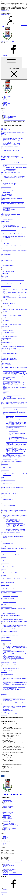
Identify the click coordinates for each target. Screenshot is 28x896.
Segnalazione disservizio (8, 865)
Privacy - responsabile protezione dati (9, 713)
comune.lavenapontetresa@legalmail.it (11, 862)
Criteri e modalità (4, 464)
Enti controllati (4, 317)
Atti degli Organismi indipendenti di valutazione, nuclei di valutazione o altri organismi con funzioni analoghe (15, 516)
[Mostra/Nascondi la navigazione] (11, 62)
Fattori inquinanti (7, 650)
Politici (4, 804)
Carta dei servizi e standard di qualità (8, 551)
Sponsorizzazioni (7, 397)
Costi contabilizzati (5, 563)
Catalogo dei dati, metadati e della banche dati (13, 707)
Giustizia (5, 102)
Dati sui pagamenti (5, 585)
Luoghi (4, 843)
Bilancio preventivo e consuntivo (8, 480)
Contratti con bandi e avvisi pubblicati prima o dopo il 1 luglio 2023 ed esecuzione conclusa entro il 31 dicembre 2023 (14, 403)
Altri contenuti (4, 672)
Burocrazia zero (4, 152)
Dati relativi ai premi (5, 311)
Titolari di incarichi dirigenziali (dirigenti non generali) (12, 203)
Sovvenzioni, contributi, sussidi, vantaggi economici (12, 461)
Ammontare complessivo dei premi (8, 305)
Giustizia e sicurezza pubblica (9, 824)
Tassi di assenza (4, 239)
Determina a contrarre (13, 431)
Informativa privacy (7, 870)
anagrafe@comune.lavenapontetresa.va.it (14, 728)
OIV (2, 267)
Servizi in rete (3, 575)
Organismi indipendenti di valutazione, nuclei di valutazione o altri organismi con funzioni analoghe (14, 511)
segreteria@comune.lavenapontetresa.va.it (14, 738)
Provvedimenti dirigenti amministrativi (9, 359)
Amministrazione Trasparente (10, 116)
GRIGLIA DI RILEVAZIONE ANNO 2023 (15, 528)
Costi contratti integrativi (8, 265)
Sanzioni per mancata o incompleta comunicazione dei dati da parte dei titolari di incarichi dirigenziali (15, 177)
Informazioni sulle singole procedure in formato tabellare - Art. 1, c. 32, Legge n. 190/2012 (16, 410)
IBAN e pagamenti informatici (7, 598)
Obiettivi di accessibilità (8, 710)
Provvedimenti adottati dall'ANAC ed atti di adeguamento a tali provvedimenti (12, 690)
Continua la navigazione (5, 13)
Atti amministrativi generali (9, 139)
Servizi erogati (4, 546)
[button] (7, 96)
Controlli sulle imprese (5, 360)
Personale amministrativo (8, 806)
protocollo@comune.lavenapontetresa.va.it (14, 742)
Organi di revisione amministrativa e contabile (10, 532)
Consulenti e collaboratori (6, 195)
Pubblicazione (6, 389)
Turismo (5, 819)
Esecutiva (5, 392)
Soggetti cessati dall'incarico (9, 170)
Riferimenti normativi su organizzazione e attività (14, 120)
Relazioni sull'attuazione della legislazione (12, 656)
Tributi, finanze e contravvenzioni (10, 825)
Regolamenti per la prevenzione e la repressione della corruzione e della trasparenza (14, 685)
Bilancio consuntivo (7, 484)
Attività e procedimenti (5, 339)
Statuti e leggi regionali (8, 142)
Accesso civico (4, 694)
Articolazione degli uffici (6, 187)
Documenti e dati (7, 807)
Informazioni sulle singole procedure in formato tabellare (15, 407)
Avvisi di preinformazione (14, 429)
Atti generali (6, 118)
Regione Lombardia (5, 14)
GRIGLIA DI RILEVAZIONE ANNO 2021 (15, 529)
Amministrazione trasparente (9, 869)
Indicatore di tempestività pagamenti (8, 592)
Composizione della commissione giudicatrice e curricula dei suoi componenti (16, 445)
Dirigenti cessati (4, 213)
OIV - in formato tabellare (8, 271)
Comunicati (5, 837)
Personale (3, 199)
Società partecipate (5, 326)
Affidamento (6, 391)
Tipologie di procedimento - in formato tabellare (13, 346)
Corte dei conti (4, 539)
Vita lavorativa (6, 815)
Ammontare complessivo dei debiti (10, 596)
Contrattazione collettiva (6, 254)
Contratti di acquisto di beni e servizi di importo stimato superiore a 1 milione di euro (16, 447)
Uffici (4, 802)
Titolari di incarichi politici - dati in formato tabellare (14, 162)
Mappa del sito (4, 892)
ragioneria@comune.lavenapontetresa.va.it (14, 752)
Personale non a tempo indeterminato (8, 230)
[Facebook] (3, 110)
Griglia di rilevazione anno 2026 (13, 519)
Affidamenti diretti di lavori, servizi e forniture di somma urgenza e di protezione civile (18, 438)
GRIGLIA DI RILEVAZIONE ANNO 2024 (15, 524)
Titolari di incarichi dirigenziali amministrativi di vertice (12, 202)
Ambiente (5, 827)
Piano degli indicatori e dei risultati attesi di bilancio (12, 487)
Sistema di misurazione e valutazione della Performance (12, 280)
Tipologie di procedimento (6, 342)
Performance (3, 277)
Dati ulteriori (3, 712)
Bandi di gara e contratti (6, 364)
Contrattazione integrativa (6, 260)
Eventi (4, 844)
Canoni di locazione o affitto (7, 501)
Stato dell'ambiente (7, 648)
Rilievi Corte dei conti (8, 543)
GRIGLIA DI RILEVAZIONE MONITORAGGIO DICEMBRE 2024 (14, 522)
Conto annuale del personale (9, 225)
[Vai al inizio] (1, 773)
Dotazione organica (5, 221)
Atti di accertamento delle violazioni (11, 692)
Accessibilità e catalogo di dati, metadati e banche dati (12, 702)
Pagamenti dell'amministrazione (7, 582)
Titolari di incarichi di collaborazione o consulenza (11, 198)
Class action (3, 557)
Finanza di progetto (7, 399)
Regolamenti (6, 709)
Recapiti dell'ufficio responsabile (10, 353)
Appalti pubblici (6, 817)
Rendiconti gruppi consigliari (9, 183)
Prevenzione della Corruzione (7, 674)
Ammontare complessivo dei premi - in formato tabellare (15, 309)
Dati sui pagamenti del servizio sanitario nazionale (11, 591)
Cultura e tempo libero (8, 813)
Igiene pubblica (6, 103)
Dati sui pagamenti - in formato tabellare (11, 588)
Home (4, 115)
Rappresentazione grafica (6, 338)
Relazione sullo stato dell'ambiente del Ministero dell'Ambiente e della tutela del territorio (13, 659)
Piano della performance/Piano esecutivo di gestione (14, 297)
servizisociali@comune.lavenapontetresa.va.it (15, 747)
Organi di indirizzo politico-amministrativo (10, 156)
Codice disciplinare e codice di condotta (11, 143)
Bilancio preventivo (7, 483)
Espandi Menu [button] (4, 128)
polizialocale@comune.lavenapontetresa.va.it (15, 768)
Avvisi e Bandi (12, 432)
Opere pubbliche (4, 604)
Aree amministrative (7, 801)
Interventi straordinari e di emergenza (8, 670)
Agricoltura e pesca (7, 830)
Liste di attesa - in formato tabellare (10, 572)
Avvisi (4, 838)
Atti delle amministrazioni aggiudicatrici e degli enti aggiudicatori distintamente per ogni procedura (16, 453)
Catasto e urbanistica (7, 818)
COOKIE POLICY (5, 10)
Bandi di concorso (4, 273)
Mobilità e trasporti (7, 821)
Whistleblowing (4, 715)
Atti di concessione (5, 470)
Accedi (2, 112)
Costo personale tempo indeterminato (11, 226)
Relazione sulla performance (7, 299)
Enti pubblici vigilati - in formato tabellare (12, 324)
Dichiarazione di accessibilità (9, 872)
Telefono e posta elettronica (6, 194)
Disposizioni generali (8, 117)
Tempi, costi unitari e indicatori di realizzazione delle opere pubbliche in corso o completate (14, 626)
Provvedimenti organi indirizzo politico (9, 358)
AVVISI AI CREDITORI (6, 607)
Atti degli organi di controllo (9, 184)
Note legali (5, 871)
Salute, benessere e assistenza (9, 828)
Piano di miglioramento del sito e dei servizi (12, 874)
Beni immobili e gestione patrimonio (8, 493)
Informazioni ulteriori (13, 440)
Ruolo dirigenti (6, 210)
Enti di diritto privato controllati (7, 332)
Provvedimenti (4, 355)
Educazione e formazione (8, 823)
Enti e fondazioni (7, 803)
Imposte (5, 104)
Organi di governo (7, 800)
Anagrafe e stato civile (8, 812)
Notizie (4, 836)
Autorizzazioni (6, 829)
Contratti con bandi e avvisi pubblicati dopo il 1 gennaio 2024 (14, 367)
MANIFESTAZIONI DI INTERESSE (11, 381)
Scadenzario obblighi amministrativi (11, 150)
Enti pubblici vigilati (5, 320)
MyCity (3, 894)
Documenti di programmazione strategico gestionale (14, 140)
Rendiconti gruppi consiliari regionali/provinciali (11, 179)
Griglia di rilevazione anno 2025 (13, 520)
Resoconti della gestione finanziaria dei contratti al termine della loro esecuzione (16, 450)
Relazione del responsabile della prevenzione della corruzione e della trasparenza (14, 687)
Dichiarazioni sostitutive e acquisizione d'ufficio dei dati (12, 349)
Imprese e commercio (7, 816)
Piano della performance (6, 286)
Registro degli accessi (8, 700)
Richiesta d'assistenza (7, 866)
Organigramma (6, 192)
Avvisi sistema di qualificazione (15, 436)
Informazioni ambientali (6, 637)
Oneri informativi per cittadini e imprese (9, 146)
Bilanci (2, 477)
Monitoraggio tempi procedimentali (8, 348)
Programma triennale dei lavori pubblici (17, 422)
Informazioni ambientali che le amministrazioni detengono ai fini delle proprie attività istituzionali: (16, 647)
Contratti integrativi (7, 264)
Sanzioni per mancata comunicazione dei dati (10, 172)
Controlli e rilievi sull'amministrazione (9, 508)
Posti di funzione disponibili (9, 209)
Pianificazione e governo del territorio (9, 628)
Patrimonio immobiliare (6, 495)
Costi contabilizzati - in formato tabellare (12, 566)
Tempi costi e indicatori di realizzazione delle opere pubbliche (14, 621)
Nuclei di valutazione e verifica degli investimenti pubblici (13, 608)
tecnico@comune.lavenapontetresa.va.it (13, 764)
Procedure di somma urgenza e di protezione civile (14, 398)
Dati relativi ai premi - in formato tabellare (12, 315)
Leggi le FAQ (6, 864)
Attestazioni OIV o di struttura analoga (11, 144)
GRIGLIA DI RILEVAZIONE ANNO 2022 (15, 530)
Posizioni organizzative (5, 215)
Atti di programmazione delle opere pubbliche (10, 615)
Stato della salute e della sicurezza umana (12, 657)
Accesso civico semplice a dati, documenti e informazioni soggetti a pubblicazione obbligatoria (14, 698)
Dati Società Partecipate (8, 330)
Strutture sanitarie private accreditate (8, 662)
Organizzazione (4, 154)
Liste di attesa (3, 569)
